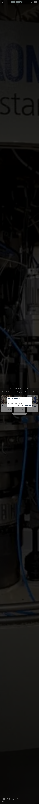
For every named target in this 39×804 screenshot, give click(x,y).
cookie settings (21, 405)
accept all (28, 405)
